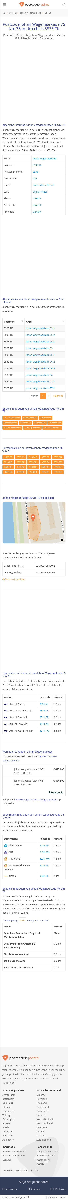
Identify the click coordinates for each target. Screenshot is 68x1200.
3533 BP (8, 467)
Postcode (9, 321)
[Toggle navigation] (4, 4)
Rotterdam (8, 1098)
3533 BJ (45, 472)
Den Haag (7, 1102)
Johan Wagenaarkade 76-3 (40, 368)
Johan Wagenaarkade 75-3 (40, 341)
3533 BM (33, 462)
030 (35, 178)
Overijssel (41, 1127)
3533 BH (45, 467)
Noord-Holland (44, 1123)
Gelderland (42, 1107)
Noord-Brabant (44, 1119)
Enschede (7, 1135)
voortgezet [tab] (32, 920)
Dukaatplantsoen (32, 427)
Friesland (41, 1102)
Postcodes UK (43, 1159)
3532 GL (44, 865)
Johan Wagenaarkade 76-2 (40, 361)
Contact (6, 1159)
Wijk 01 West (40, 191)
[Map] (34, 522)
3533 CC (33, 457)
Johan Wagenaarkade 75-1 (40, 328)
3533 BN (58, 457)
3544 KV (44, 723)
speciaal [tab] (44, 920)
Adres (29, 321)
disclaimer (50, 1197)
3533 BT (45, 457)
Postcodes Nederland (14, 1151)
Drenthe (41, 1094)
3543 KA (44, 710)
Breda (5, 1127)
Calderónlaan (55, 422)
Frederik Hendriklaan (27, 1170)
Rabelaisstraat (29, 417)
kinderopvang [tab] (10, 920)
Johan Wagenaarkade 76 (39, 375)
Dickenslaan (45, 417)
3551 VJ (44, 704)
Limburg (41, 1115)
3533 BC (58, 472)
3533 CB (8, 457)
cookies (62, 1197)
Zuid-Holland (43, 1139)
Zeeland (40, 1135)
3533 (35, 171)
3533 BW (8, 462)
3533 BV (58, 462)
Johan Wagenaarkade (44, 158)
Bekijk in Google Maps (15, 579)
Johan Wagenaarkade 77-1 (40, 381)
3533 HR (33, 467)
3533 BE (20, 472)
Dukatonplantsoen (52, 427)
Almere (6, 1123)
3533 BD (33, 472)
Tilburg (6, 1115)
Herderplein (39, 422)
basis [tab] (22, 920)
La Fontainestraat (12, 417)
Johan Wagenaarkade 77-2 (40, 388)
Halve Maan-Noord (43, 185)
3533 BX (45, 462)
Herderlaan (25, 422)
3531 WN (45, 852)
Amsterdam (8, 1094)
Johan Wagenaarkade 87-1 (28, 780)
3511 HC (44, 730)
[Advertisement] (34, 82)
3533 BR (20, 462)
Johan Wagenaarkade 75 (39, 348)
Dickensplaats (10, 422)
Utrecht (37, 198)
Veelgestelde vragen (13, 1155)
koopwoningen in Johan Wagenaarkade (35, 799)
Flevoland (41, 1098)
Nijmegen (7, 1131)
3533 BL (8, 472)
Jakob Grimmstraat (12, 427)
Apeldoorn (8, 1139)
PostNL (40, 1163)
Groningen (8, 1119)
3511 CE (44, 717)
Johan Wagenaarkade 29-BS (29, 769)
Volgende (58, 395)
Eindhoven (8, 1111)
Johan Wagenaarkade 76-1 (40, 354)
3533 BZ (58, 467)
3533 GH (44, 845)
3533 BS (20, 457)
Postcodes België (45, 1155)
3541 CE (44, 875)
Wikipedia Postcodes (47, 1151)
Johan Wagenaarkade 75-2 (40, 334)
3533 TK (52, 28)
